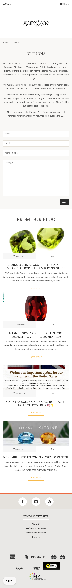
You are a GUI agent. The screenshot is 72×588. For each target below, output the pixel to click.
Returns (36, 537)
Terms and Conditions (36, 533)
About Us (36, 524)
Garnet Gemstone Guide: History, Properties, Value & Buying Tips (36, 335)
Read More (36, 288)
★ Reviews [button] (4, 297)
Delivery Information (36, 528)
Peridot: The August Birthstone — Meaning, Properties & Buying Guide (36, 266)
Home (5, 43)
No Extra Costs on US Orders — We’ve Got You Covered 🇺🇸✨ (36, 403)
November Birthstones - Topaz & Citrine (36, 457)
